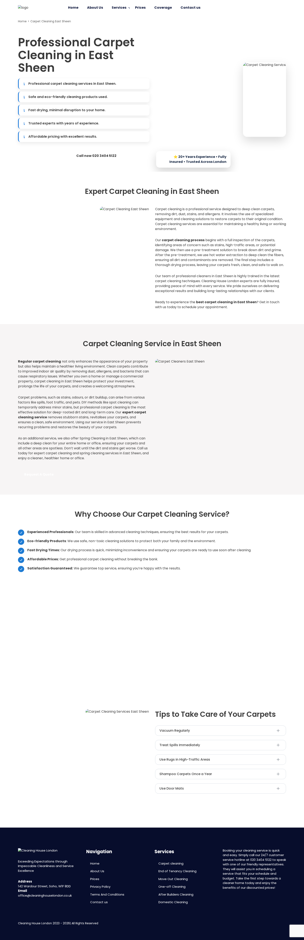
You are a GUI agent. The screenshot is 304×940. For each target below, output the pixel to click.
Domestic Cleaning (173, 902)
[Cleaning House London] (23, 7)
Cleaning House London (220, 281)
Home (73, 7)
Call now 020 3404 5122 (96, 155)
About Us (95, 7)
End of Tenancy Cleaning (177, 871)
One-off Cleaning (172, 886)
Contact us (190, 7)
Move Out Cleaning (173, 879)
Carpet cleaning (168, 209)
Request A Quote (39, 155)
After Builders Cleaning (175, 894)
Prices (140, 7)
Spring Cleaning (92, 438)
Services (119, 7)
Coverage (163, 7)
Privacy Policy (100, 886)
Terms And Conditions (107, 894)
